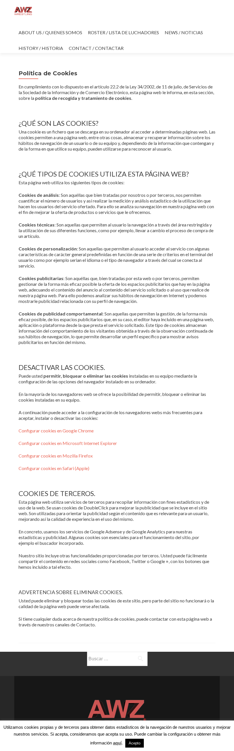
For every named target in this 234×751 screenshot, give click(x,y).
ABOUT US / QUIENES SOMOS (50, 32)
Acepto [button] (134, 743)
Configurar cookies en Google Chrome (56, 430)
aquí (117, 742)
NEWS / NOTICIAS (184, 32)
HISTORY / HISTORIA (41, 48)
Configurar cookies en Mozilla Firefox (56, 455)
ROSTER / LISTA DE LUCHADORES (123, 32)
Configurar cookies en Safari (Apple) (54, 468)
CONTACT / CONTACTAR (96, 48)
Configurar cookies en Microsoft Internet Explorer (68, 443)
